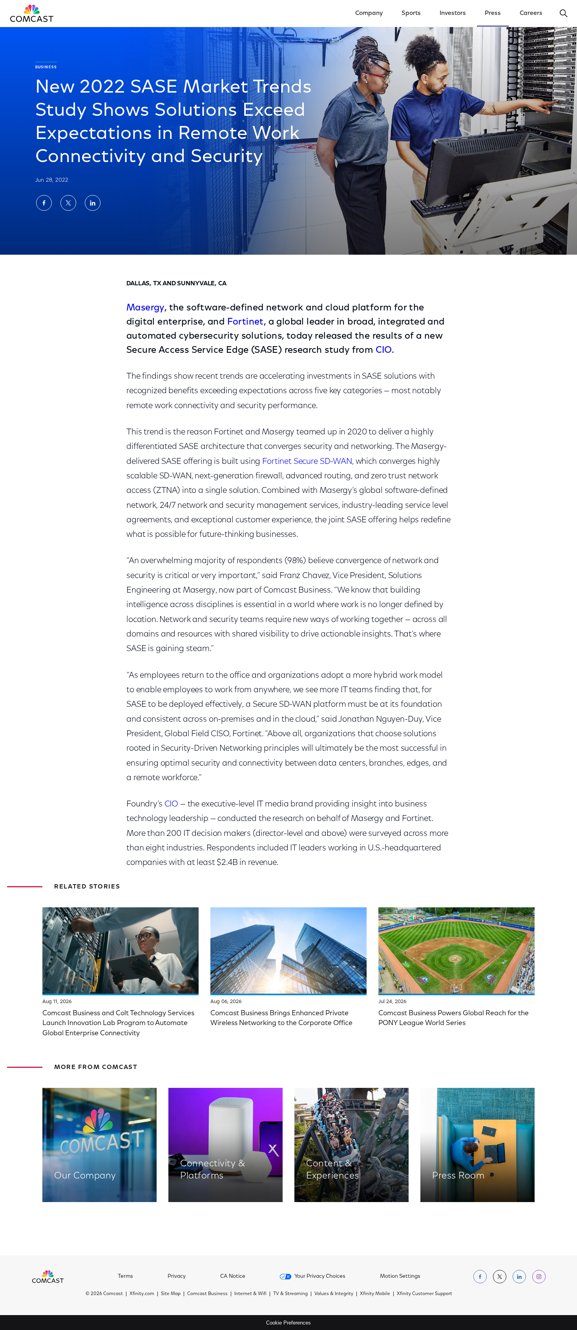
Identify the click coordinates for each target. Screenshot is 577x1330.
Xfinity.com (142, 1294)
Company (369, 13)
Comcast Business (207, 1294)
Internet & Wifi (250, 1294)
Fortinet (245, 322)
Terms (125, 1276)
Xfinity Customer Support (424, 1294)
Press (493, 13)
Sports (411, 13)
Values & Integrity (333, 1294)
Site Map (171, 1294)
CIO (384, 350)
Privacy (177, 1276)
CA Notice (232, 1276)
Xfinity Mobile (375, 1294)
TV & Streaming (290, 1294)
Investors (453, 13)
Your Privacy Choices (319, 1276)
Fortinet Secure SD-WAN (307, 462)
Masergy (145, 308)
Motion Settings (400, 1276)
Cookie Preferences (288, 1323)
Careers (531, 13)
